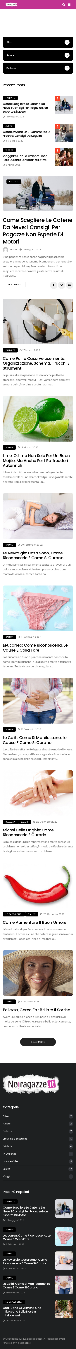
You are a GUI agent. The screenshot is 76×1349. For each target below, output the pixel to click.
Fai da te (10, 97)
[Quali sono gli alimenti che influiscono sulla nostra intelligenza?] (64, 1309)
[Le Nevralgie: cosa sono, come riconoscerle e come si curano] (64, 1260)
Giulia (13, 249)
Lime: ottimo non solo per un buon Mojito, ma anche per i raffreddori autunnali (36, 460)
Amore (7, 1123)
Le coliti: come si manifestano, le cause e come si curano (35, 740)
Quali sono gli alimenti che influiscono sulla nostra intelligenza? (22, 1312)
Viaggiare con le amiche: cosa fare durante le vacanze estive (25, 158)
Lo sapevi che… (11, 1161)
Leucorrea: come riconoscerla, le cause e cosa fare (35, 647)
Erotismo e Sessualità (15, 1138)
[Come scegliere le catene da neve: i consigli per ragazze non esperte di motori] (38, 193)
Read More (14, 284)
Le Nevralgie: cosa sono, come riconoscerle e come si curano (33, 555)
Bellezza (10, 821)
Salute (9, 447)
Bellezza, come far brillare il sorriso (36, 1010)
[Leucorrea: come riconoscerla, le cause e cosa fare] (64, 1236)
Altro (9, 125)
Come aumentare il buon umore (34, 922)
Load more (38, 1042)
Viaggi (9, 150)
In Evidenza (9, 1153)
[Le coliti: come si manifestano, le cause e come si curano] (64, 1285)
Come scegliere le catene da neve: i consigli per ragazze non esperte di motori (25, 108)
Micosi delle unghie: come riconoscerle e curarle (28, 832)
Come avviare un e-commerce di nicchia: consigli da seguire (26, 134)
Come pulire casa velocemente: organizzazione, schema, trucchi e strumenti (36, 363)
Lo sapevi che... (14, 914)
